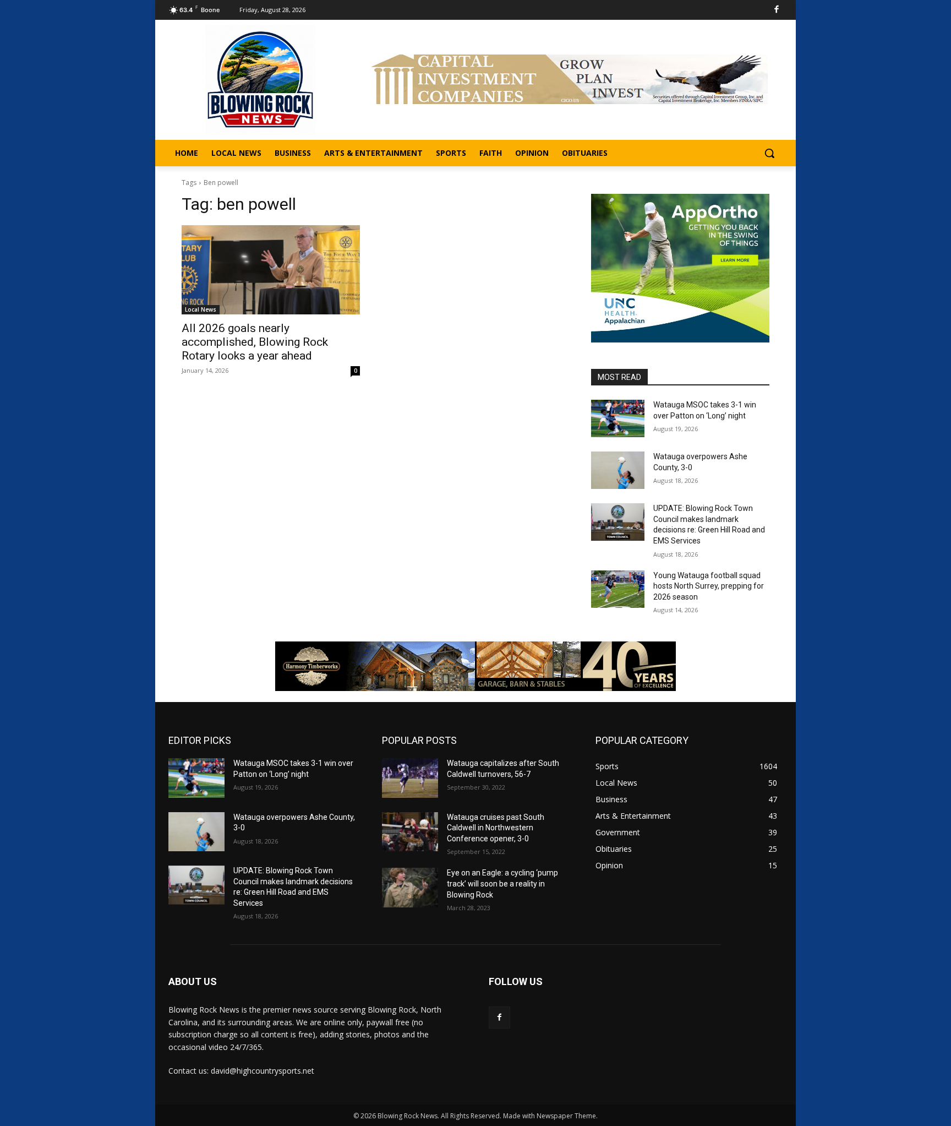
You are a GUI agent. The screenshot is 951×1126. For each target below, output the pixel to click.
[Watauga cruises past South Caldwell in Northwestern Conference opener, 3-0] (410, 831)
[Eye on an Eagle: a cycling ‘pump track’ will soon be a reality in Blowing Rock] (410, 887)
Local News (200, 309)
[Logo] (260, 80)
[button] (769, 153)
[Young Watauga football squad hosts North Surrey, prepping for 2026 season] (617, 589)
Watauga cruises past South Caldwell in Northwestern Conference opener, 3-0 (495, 828)
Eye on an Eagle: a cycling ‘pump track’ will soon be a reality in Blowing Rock (502, 883)
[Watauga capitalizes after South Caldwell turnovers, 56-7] (410, 777)
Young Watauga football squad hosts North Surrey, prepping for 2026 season (708, 586)
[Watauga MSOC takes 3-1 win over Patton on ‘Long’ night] (617, 418)
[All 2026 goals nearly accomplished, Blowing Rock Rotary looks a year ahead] (271, 269)
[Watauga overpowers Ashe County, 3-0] (617, 470)
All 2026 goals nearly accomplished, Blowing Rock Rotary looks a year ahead (255, 342)
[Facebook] (776, 10)
